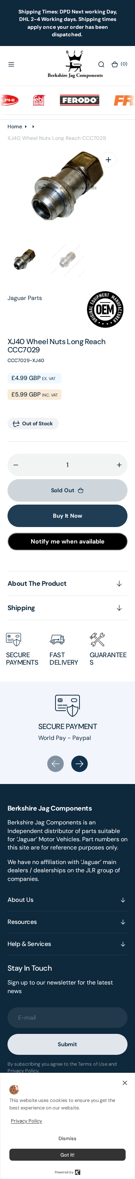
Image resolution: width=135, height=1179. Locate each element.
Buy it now (67, 516)
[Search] (101, 64)
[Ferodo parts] (75, 100)
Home (15, 126)
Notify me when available (68, 541)
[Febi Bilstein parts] (34, 100)
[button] (11, 64)
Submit (67, 1044)
